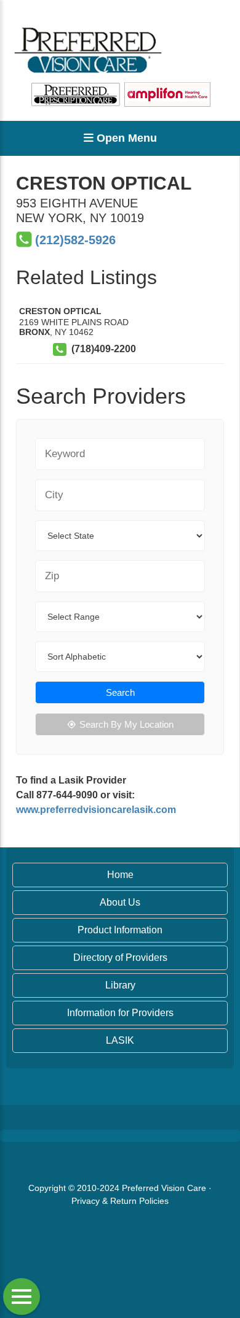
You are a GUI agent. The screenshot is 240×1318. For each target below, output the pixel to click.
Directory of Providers (120, 957)
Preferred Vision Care (164, 1188)
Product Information (120, 930)
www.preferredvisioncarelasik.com (96, 809)
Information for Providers (120, 1013)
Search (120, 692)
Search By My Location (126, 724)
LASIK (120, 1040)
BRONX (34, 332)
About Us (120, 902)
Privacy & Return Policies (120, 1201)
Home (120, 874)
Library (120, 985)
